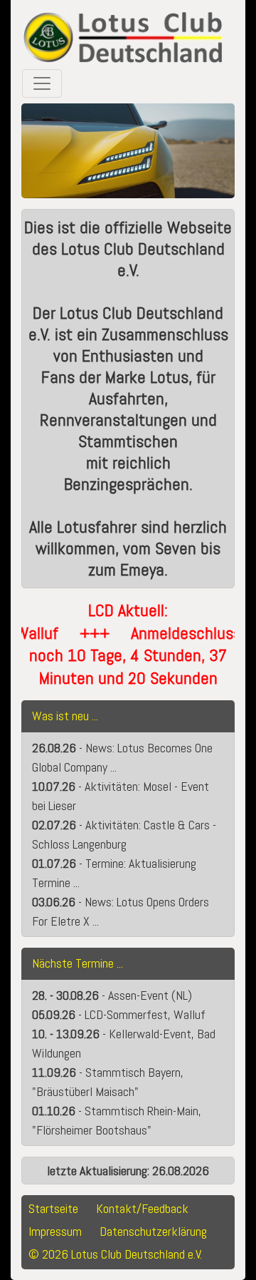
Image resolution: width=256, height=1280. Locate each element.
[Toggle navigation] (42, 83)
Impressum (55, 1231)
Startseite (53, 1208)
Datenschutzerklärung (153, 1231)
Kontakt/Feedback (142, 1208)
